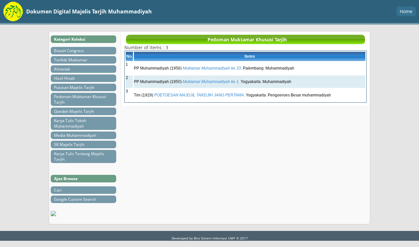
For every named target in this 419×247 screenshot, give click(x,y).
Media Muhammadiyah (75, 135)
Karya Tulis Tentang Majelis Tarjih (79, 156)
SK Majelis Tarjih (69, 144)
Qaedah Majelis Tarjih (74, 111)
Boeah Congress (69, 50)
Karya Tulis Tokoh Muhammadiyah (70, 123)
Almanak (62, 69)
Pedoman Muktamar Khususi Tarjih (80, 99)
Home (406, 11)
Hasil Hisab (64, 78)
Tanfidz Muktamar (70, 60)
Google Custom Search (75, 199)
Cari (58, 190)
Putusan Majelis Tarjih (74, 87)
